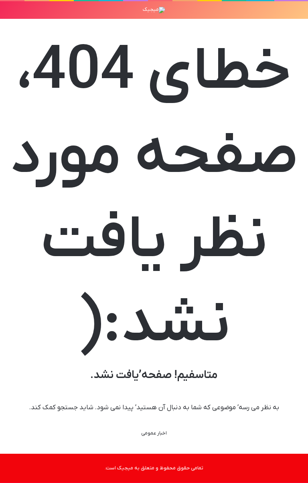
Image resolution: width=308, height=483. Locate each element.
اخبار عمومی (154, 433)
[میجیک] (154, 10)
